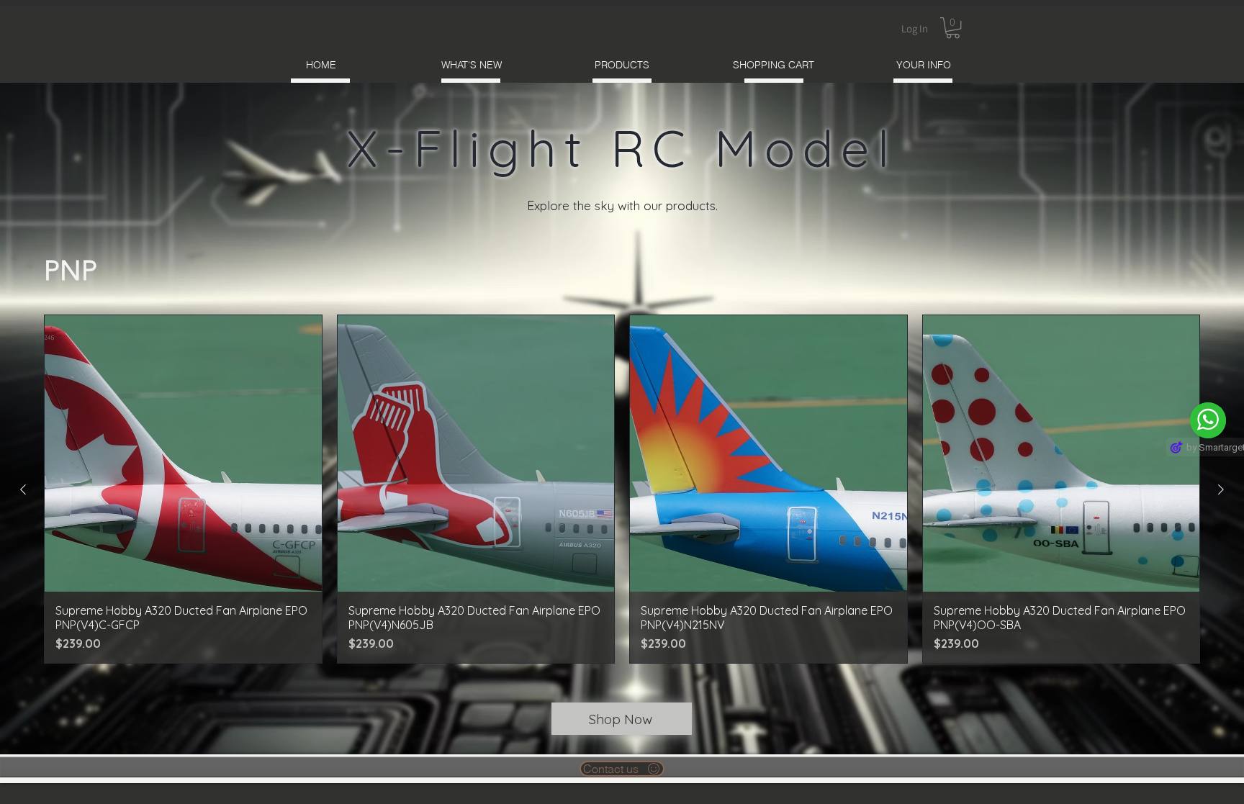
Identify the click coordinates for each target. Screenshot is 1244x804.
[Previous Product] (23, 489)
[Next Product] (1221, 489)
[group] (622, 489)
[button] (952, 27)
